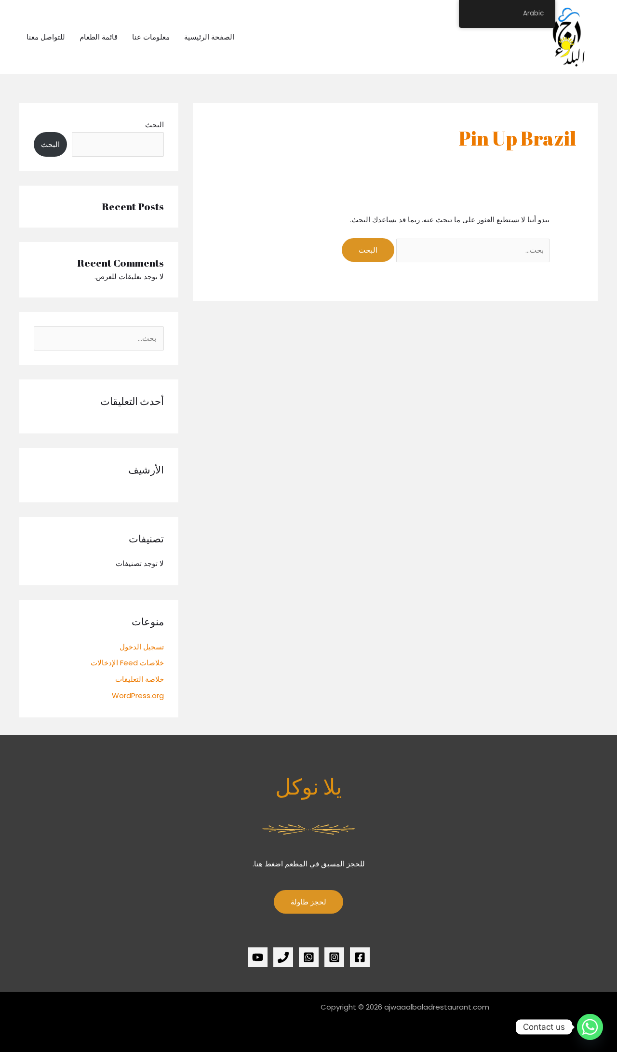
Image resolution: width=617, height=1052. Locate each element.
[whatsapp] (309, 957)
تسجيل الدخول (142, 647)
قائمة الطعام (99, 37)
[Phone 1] (283, 957)
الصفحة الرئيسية (209, 37)
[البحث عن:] (472, 250)
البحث (154, 125)
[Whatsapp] (590, 1027)
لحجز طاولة (308, 902)
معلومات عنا (151, 37)
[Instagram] (334, 957)
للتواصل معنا (46, 37)
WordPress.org (138, 695)
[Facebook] (360, 957)
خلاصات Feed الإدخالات (127, 663)
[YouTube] (258, 957)
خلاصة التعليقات (139, 679)
